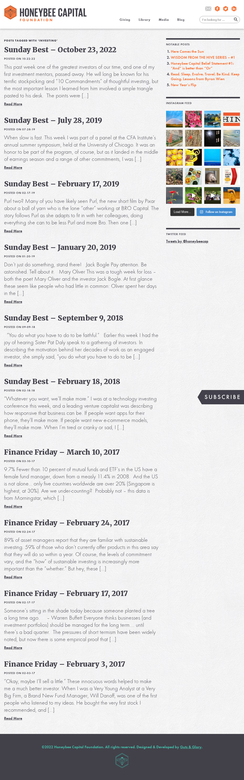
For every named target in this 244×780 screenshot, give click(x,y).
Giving (125, 20)
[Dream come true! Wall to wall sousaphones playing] (212, 195)
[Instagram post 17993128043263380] (212, 176)
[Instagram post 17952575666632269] (193, 157)
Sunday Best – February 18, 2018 (62, 381)
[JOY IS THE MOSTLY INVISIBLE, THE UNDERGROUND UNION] (212, 119)
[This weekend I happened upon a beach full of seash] (231, 138)
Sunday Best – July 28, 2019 (53, 120)
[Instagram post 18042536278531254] (231, 176)
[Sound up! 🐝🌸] (193, 195)
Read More (13, 104)
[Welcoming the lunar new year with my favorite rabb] (231, 195)
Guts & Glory (191, 747)
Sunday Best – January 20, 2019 (60, 247)
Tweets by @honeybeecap (187, 241)
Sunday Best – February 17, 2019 (61, 183)
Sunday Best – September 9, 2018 (63, 317)
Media (164, 20)
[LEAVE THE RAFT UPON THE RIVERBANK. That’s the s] (174, 138)
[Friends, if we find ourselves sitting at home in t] (174, 119)
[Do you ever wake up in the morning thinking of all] (174, 195)
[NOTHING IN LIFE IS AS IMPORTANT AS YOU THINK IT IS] (231, 119)
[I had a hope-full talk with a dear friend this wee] (174, 176)
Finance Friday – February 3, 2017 (64, 664)
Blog (181, 20)
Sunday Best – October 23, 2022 (60, 49)
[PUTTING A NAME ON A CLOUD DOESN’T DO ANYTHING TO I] (212, 157)
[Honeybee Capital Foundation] (45, 20)
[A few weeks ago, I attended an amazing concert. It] (193, 138)
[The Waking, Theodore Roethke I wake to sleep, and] (193, 119)
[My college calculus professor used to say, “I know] (231, 157)
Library (144, 20)
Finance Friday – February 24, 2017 (67, 522)
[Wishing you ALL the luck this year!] (193, 176)
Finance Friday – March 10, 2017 (62, 452)
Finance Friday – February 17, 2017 (66, 593)
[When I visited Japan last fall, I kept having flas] (174, 157)
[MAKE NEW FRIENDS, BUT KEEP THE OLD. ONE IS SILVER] (212, 138)
